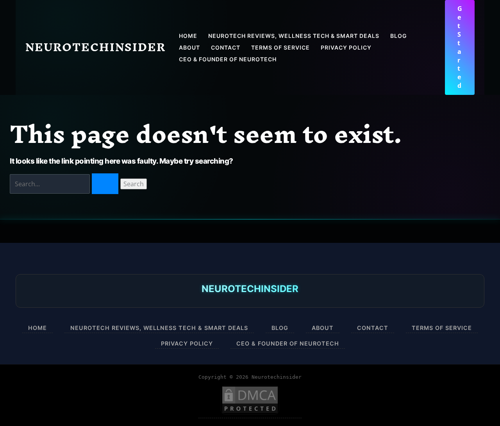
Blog (279, 327)
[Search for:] (65, 184)
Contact (372, 327)
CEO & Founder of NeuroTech (287, 343)
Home (37, 327)
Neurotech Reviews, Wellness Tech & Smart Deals (159, 327)
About (323, 327)
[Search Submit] (105, 183)
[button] (460, 47)
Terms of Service (442, 327)
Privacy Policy (187, 343)
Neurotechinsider (95, 47)
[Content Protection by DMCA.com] (250, 400)
